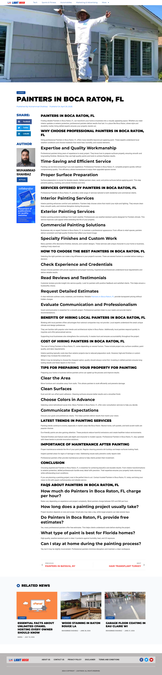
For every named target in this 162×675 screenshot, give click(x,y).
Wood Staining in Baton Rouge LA (81, 624)
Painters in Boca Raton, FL (102, 297)
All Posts (22, 180)
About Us (46, 660)
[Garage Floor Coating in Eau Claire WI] (125, 605)
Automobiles (66, 2)
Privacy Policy (74, 660)
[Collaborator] (26, 222)
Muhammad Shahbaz (70, 631)
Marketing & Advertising (87, 2)
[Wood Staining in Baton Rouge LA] (81, 605)
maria (20, 637)
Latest (21, 92)
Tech (35, 2)
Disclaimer (90, 660)
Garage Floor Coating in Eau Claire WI (125, 624)
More (104, 2)
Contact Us (59, 660)
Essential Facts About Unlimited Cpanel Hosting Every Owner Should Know (36, 627)
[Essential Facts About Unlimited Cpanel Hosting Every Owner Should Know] (37, 605)
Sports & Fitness (49, 2)
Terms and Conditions (109, 660)
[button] (24, 121)
